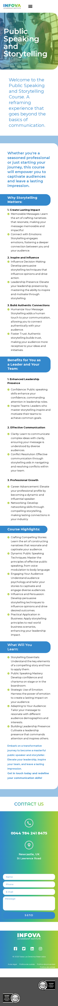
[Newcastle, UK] (29, 845)
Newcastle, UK (29, 854)
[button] (30, 6)
